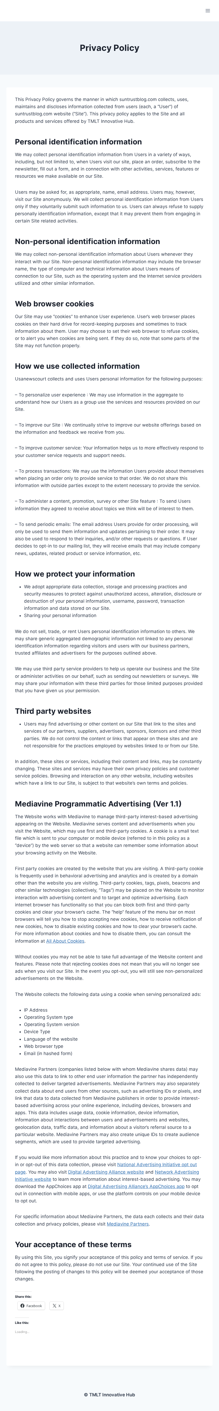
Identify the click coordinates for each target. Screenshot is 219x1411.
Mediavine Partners (128, 1224)
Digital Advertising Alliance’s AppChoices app (136, 1186)
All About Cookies (65, 941)
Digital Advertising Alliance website (106, 1172)
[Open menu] (208, 10)
